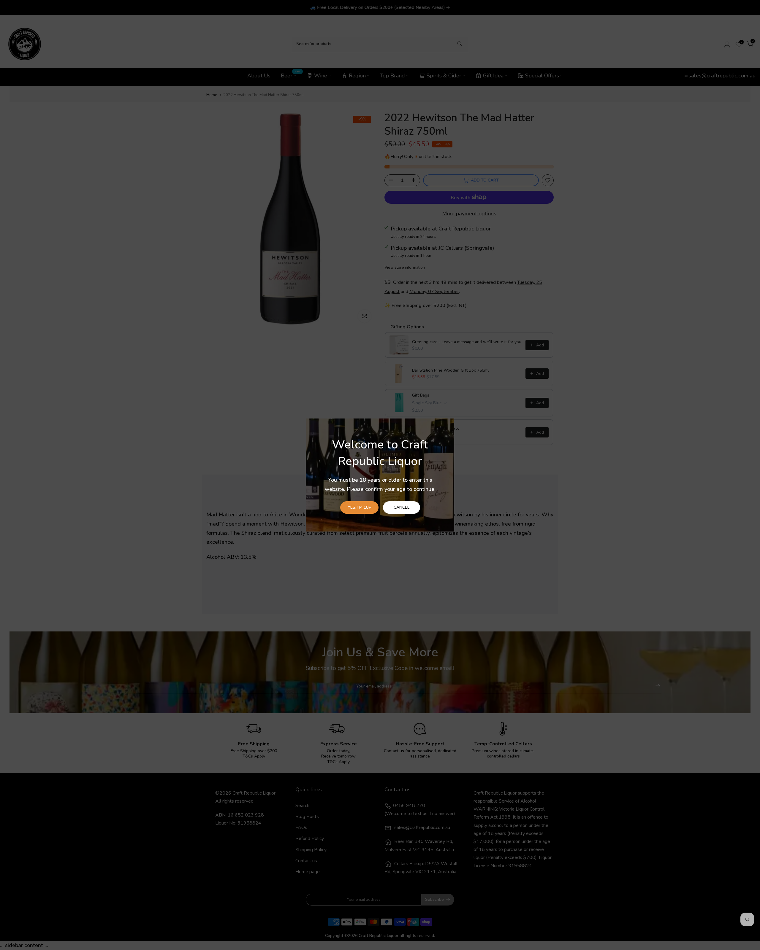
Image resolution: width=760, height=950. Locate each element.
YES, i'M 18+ (359, 507)
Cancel (401, 507)
